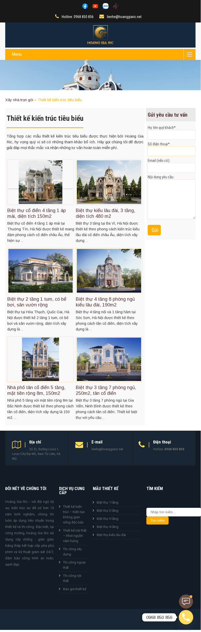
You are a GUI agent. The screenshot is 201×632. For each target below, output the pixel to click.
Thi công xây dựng (72, 551)
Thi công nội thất (72, 578)
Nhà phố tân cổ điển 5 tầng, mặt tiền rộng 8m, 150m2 (36, 390)
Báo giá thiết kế (74, 589)
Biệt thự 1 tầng (107, 502)
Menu (17, 54)
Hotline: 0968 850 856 (78, 17)
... (22, 241)
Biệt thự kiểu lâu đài (111, 535)
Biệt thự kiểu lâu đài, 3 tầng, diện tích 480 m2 (105, 213)
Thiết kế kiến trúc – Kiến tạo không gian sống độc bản (74, 514)
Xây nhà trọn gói (19, 100)
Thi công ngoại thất (74, 565)
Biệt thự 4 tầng (107, 527)
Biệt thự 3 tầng (107, 519)
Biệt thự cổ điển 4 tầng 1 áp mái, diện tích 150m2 (36, 213)
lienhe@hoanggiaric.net (124, 17)
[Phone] (186, 617)
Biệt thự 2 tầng (107, 511)
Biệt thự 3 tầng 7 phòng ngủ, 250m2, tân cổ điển (106, 390)
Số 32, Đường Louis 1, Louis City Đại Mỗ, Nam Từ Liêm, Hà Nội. (36, 453)
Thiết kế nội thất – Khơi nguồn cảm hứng (75, 535)
